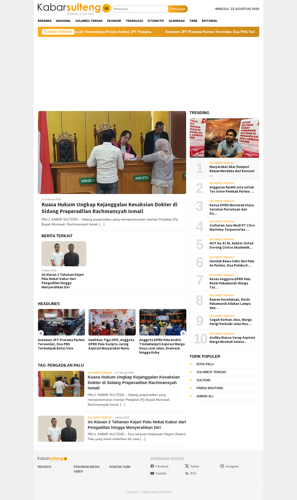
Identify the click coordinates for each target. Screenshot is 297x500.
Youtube (160, 473)
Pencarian (178, 9)
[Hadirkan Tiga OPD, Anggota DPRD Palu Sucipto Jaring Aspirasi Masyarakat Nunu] (112, 322)
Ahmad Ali (205, 396)
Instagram (232, 466)
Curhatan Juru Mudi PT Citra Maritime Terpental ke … (232, 227)
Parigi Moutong (210, 388)
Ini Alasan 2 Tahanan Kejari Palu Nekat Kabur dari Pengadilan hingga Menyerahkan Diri (63, 281)
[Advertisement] (148, 71)
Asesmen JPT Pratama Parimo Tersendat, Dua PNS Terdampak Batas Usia (208, 32)
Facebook (162, 466)
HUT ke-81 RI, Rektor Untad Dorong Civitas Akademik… (231, 245)
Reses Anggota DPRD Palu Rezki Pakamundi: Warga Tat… (230, 283)
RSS (193, 473)
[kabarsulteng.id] (74, 8)
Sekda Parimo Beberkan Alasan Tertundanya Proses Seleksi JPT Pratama (75, 32)
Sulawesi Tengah (100, 372)
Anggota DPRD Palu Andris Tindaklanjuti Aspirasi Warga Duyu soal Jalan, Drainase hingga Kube (162, 346)
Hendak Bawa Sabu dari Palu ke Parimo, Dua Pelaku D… (232, 263)
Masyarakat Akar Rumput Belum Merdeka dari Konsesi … (232, 171)
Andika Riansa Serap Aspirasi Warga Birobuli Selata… (232, 340)
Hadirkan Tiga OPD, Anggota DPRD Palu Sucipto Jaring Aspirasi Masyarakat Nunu (111, 344)
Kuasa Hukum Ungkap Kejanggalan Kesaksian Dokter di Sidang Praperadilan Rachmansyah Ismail (110, 208)
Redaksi (44, 467)
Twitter (194, 466)
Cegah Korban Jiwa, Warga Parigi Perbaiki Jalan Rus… (231, 322)
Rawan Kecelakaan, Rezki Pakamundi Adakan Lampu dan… (230, 303)
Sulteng (204, 380)
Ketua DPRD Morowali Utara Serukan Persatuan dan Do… (232, 209)
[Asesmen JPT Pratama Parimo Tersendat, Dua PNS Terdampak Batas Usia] (61, 322)
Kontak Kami (120, 467)
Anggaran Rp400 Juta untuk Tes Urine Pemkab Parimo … (232, 189)
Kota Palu (205, 364)
